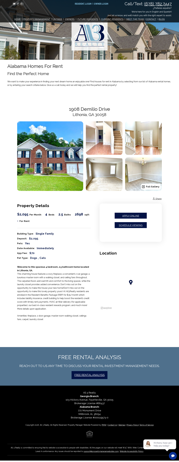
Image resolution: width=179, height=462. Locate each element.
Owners (70, 19)
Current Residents (112, 19)
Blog (162, 19)
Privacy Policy (133, 425)
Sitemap (121, 425)
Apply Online (130, 215)
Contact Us (112, 425)
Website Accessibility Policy (131, 451)
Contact (151, 19)
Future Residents (87, 19)
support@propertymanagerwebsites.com (101, 451)
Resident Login (83, 3)
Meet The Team (135, 19)
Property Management (36, 19)
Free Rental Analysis (89, 375)
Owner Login (101, 3)
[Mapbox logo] (106, 308)
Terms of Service (146, 425)
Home (17, 19)
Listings (57, 19)
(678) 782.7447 (158, 3)
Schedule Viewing (130, 225)
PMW (104, 425)
